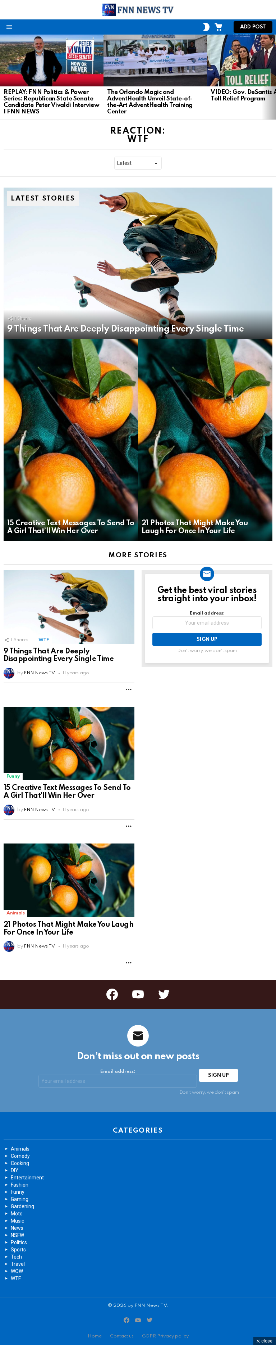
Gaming (19, 1199)
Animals (15, 913)
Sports (18, 1249)
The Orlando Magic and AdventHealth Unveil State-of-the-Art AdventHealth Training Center (150, 102)
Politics (19, 1242)
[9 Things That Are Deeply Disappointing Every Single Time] (138, 263)
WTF (43, 640)
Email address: (207, 613)
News (17, 1228)
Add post (253, 27)
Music (17, 1221)
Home (95, 1336)
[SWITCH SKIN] (206, 27)
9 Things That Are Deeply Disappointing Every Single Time (59, 655)
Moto (17, 1213)
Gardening (22, 1206)
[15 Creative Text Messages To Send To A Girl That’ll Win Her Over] (71, 440)
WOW (17, 1271)
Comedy (20, 1156)
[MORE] (128, 689)
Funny (13, 776)
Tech (16, 1257)
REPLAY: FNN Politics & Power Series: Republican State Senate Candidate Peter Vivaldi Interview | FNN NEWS (51, 102)
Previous (3, 77)
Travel (18, 1264)
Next (272, 77)
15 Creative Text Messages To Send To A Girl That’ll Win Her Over (67, 792)
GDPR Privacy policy (165, 1336)
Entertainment (27, 1177)
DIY (14, 1170)
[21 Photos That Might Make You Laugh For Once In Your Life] (205, 440)
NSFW (17, 1235)
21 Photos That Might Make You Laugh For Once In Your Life (68, 928)
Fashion (19, 1185)
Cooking (20, 1163)
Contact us (122, 1336)
